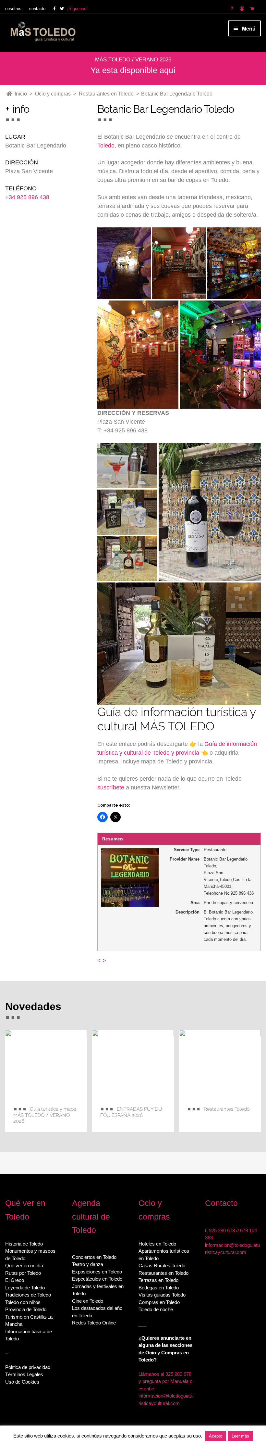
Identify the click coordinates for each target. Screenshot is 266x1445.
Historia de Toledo (24, 1244)
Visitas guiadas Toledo (162, 1295)
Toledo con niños (23, 1302)
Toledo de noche (156, 1309)
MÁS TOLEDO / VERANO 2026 (133, 60)
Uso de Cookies (22, 1382)
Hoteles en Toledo (157, 1244)
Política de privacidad (27, 1367)
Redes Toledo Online (94, 1322)
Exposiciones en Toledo (97, 1271)
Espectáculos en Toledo (97, 1279)
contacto (37, 8)
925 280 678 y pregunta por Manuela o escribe (165, 1381)
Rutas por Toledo (23, 1273)
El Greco (14, 1280)
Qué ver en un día (24, 1265)
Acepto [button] (215, 1436)
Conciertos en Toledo (94, 1257)
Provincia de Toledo (25, 1309)
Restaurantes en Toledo (163, 1273)
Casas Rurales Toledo (162, 1265)
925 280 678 (222, 1230)
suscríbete (110, 787)
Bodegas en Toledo (159, 1287)
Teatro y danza (87, 1264)
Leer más (240, 1436)
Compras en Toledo (159, 1302)
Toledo (106, 145)
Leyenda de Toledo (25, 1287)
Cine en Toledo (87, 1301)
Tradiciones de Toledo (28, 1295)
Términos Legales (24, 1374)
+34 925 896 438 (27, 197)
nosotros (13, 8)
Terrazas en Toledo (158, 1280)
